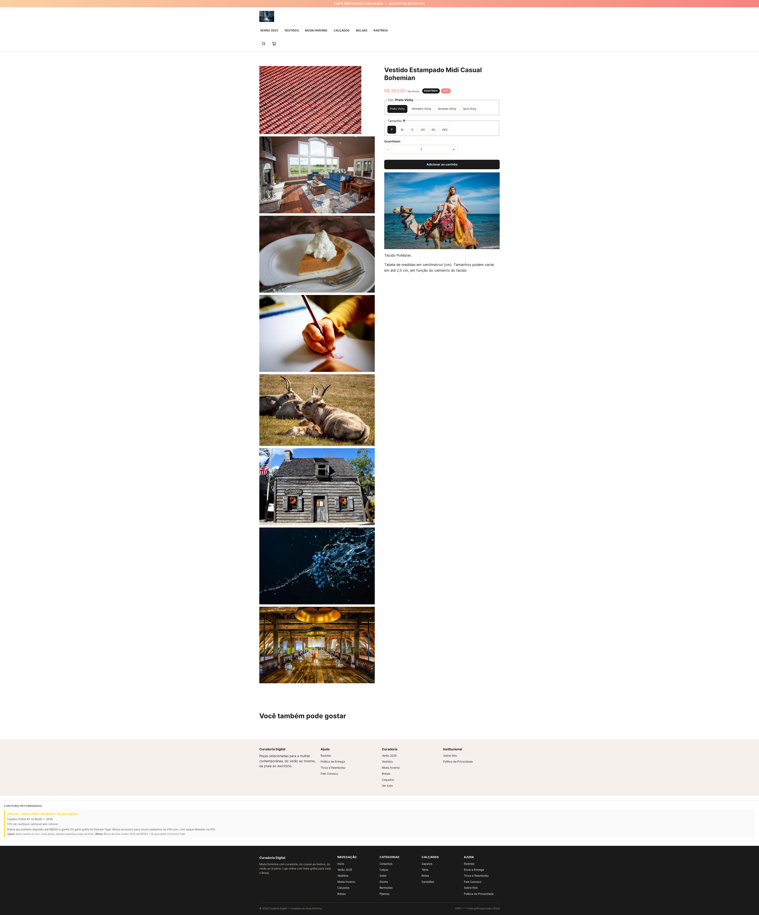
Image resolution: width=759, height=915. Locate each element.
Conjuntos (386, 863)
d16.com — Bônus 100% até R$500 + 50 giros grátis (42, 814)
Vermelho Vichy (421, 108)
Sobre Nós (450, 755)
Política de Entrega (333, 761)
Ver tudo (387, 785)
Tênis (425, 869)
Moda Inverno (316, 30)
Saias (383, 875)
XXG (444, 129)
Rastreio (381, 30)
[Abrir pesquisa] (263, 43)
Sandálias (428, 881)
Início (340, 863)
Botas (425, 875)
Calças (384, 869)
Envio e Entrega (474, 869)
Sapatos (427, 863)
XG (433, 129)
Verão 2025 (269, 30)
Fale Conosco (329, 773)
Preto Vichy (397, 108)
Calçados (341, 30)
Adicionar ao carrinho (442, 164)
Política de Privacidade (458, 761)
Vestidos (291, 30)
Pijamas (384, 893)
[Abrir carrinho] (274, 43)
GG (423, 129)
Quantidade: (392, 141)
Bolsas (361, 30)
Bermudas (386, 887)
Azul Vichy (470, 108)
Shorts (384, 881)
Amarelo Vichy (447, 108)
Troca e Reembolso (333, 767)
